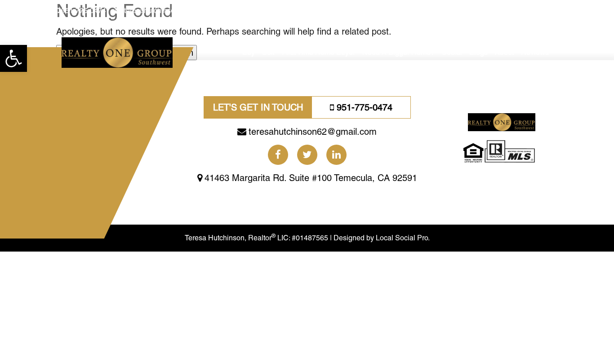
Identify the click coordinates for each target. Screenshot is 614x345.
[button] (13, 58)
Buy (248, 52)
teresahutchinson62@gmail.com (175, 10)
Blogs (478, 52)
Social (452, 52)
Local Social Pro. (403, 238)
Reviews (535, 52)
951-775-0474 (83, 10)
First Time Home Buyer (318, 52)
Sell (268, 52)
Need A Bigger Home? (398, 52)
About (504, 52)
